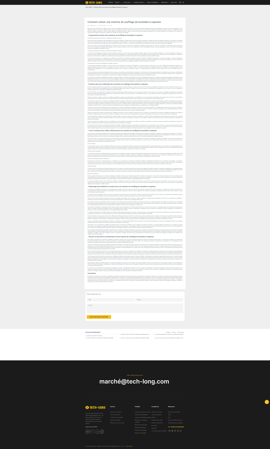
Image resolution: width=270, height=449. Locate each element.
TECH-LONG (88, 7)
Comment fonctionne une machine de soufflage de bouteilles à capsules (170, 334)
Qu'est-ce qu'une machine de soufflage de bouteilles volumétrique (135, 337)
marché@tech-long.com (135, 381)
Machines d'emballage (140, 433)
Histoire (153, 417)
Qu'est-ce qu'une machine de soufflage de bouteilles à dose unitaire (170, 337)
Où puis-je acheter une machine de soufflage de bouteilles (99, 337)
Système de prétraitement (141, 414)
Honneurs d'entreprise (157, 422)
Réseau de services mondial (117, 422)
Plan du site (129, 446)
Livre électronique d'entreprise (159, 431)
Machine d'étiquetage (140, 427)
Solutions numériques (115, 412)
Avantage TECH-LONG (157, 420)
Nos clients (154, 425)
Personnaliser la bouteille (116, 417)
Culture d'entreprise (157, 414)
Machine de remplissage (141, 424)
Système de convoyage (140, 430)
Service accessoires (115, 414)
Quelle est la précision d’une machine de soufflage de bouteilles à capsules (94, 335)
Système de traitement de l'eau (143, 412)
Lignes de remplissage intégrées (143, 417)
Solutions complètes (115, 420)
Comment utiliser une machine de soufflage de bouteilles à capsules (110, 7)
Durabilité (154, 428)
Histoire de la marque (157, 412)
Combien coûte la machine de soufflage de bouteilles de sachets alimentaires (135, 334)
